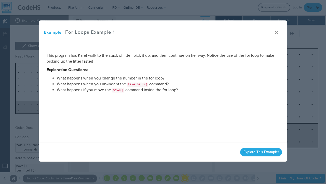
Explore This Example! (261, 152)
